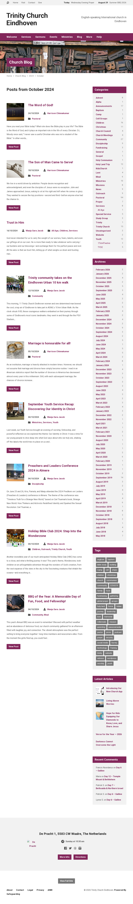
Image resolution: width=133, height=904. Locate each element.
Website (100, 235)
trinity (99, 653)
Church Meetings (104, 135)
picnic (108, 632)
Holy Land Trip (103, 164)
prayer (100, 637)
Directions (80, 857)
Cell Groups (101, 118)
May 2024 (100, 348)
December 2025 (103, 278)
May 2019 (100, 494)
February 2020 (103, 461)
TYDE (100, 247)
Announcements (104, 106)
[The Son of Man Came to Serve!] (15, 175)
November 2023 (103, 373)
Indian (119, 606)
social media (102, 643)
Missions (100, 185)
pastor (100, 632)
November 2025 (103, 282)
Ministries (67, 37)
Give (40, 2)
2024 (31, 76)
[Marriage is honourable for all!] (15, 356)
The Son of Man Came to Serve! (50, 162)
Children (64, 230)
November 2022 (103, 419)
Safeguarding (13, 894)
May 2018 (100, 536)
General (100, 152)
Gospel (99, 156)
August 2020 (102, 440)
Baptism (100, 110)
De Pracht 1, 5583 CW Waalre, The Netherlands (72, 834)
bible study (101, 565)
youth (109, 663)
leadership (111, 611)
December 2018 (103, 507)
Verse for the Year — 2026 (109, 734)
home (110, 606)
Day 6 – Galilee (115, 794)
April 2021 (101, 423)
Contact (31, 2)
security (109, 637)
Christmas (101, 127)
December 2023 (103, 369)
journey (100, 611)
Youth (55, 422)
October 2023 (102, 378)
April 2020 (101, 452)
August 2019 (102, 482)
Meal (46, 615)
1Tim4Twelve (104, 243)
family (99, 591)
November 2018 (103, 511)
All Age (55, 230)
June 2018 (101, 532)
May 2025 (100, 299)
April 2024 (101, 353)
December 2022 (103, 415)
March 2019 (101, 502)
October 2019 (102, 473)
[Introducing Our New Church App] (100, 693)
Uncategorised (103, 231)
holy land (101, 606)
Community (37, 296)
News (98, 189)
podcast (118, 632)
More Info (64, 857)
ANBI (50, 890)
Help (99, 37)
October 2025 (102, 286)
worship (100, 663)
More (89, 37)
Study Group (102, 218)
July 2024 (100, 340)
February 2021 (103, 432)
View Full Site (66, 881)
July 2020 (100, 444)
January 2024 (102, 365)
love (99, 617)
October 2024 (102, 328)
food (108, 591)
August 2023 (102, 386)
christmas (111, 575)
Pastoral (36, 119)
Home (15, 2)
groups (115, 601)
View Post (13, 147)
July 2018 (100, 527)
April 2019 (101, 498)
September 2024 (104, 332)
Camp (98, 114)
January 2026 (102, 274)
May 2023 (100, 394)
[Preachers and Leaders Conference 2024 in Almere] (15, 479)
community (102, 585)
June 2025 (101, 294)
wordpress (111, 658)
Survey (114, 643)
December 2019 (103, 465)
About (9, 890)
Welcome (12, 37)
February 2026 (103, 269)
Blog (79, 37)
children (100, 575)
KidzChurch (101, 168)
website (108, 653)
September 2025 (104, 290)
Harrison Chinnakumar (58, 113)
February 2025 (103, 311)
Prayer (99, 202)
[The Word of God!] (15, 118)
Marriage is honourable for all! (49, 343)
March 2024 (101, 357)
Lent (98, 172)
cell (107, 570)
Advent (99, 98)
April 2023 (101, 398)
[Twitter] (70, 848)
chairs (114, 570)
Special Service (103, 214)
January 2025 (102, 315)
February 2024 (103, 361)
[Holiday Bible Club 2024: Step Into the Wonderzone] (15, 544)
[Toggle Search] (8, 3)
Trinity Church (58, 549)
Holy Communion (104, 160)
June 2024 (101, 344)
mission (112, 622)
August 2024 (102, 336)
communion (112, 580)
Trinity (99, 222)
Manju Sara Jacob (34, 230)
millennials (101, 622)
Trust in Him (15, 222)
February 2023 (103, 407)
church (100, 580)
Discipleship (38, 484)
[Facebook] (65, 848)
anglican (100, 559)
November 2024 (103, 324)
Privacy (40, 890)
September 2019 (104, 477)
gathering (114, 596)
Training (113, 648)
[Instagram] (80, 848)
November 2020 (103, 436)
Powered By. (120, 890)
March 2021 (101, 428)
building (113, 565)
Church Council (103, 131)
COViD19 (114, 585)
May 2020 (100, 448)
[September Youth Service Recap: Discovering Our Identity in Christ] (15, 417)
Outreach (45, 549)
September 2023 (104, 382)
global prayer (102, 601)
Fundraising (101, 148)
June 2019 (101, 490)
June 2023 (101, 390)
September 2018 (104, 519)
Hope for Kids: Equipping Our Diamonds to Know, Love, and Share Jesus (114, 720)
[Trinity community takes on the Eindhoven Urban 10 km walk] (15, 291)
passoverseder (115, 627)
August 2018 (102, 523)
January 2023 (102, 411)
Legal (30, 890)
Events (53, 37)
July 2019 (100, 486)
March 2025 (101, 307)
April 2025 (101, 303)
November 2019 (103, 469)
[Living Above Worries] (100, 705)
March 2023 (101, 403)
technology (102, 648)
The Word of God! (40, 105)
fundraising (102, 596)
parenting (101, 627)
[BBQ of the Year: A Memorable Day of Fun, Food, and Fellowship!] (15, 610)
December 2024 (103, 319)
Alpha (98, 102)
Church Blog (20, 62)
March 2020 (101, 457)
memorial (108, 617)
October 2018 (102, 515)
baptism (111, 559)
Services (26, 37)
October (40, 76)
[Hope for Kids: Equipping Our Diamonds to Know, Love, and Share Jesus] (100, 718)
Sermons (40, 37)
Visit (23, 2)
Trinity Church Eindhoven (27, 19)
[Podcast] (75, 848)
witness (100, 658)
